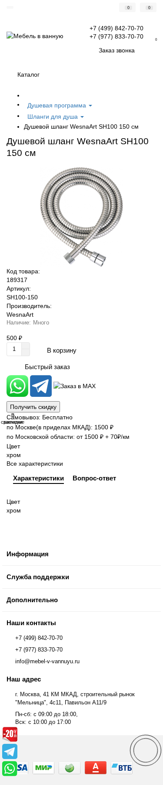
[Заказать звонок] (145, 750)
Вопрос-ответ (94, 478)
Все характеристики (35, 463)
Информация (28, 554)
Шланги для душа (53, 116)
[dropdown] (10, 7)
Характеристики (38, 478)
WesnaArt (20, 314)
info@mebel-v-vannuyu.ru (47, 661)
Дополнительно (32, 599)
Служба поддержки (38, 577)
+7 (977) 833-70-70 (39, 649)
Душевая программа (57, 105)
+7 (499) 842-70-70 (39, 638)
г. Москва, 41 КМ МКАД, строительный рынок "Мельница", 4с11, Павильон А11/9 (75, 698)
